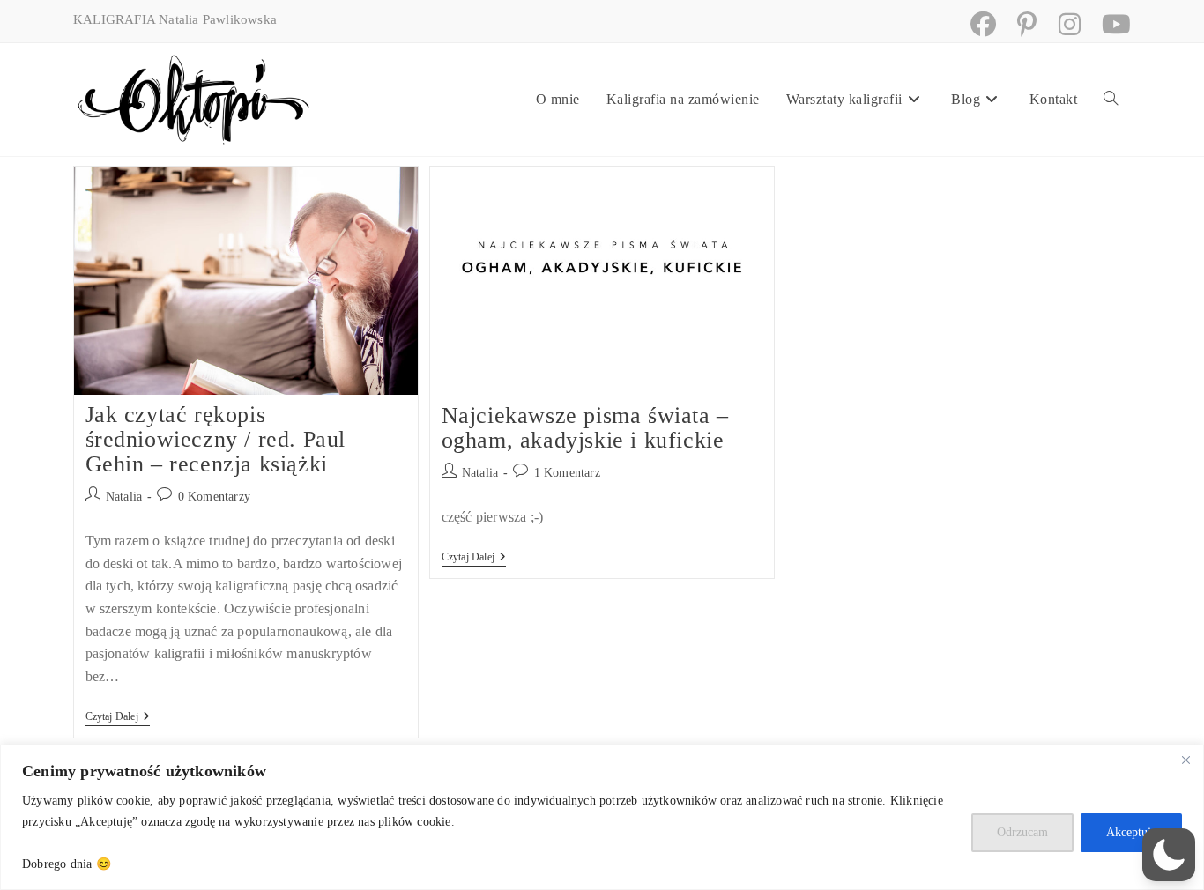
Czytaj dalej (118, 717)
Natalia (124, 496)
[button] (1168, 854)
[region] (602, 817)
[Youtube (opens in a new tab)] (1107, 24)
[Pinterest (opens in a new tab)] (1020, 24)
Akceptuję (1131, 832)
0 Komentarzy (214, 496)
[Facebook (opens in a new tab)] (976, 24)
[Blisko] (1185, 759)
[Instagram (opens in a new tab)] (1062, 24)
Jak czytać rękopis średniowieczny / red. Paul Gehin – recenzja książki (215, 439)
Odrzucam (1022, 832)
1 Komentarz (567, 472)
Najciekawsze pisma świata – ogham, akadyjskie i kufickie (585, 428)
